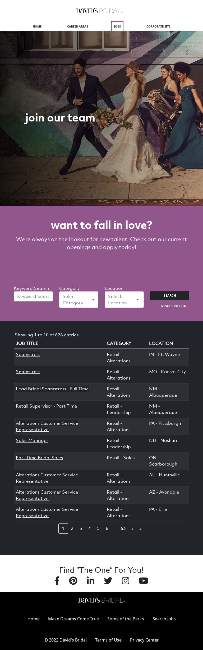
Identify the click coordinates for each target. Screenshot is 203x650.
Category (69, 288)
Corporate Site (158, 26)
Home (37, 26)
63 (123, 528)
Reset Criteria (173, 306)
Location (114, 288)
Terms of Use (108, 640)
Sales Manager (32, 440)
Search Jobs (164, 619)
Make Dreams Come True (73, 619)
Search (170, 295)
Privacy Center (144, 640)
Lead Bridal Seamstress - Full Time (52, 389)
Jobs (117, 26)
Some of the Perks (125, 619)
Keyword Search (31, 288)
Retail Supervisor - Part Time (46, 406)
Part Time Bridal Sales (39, 458)
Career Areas (77, 26)
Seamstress (28, 354)
